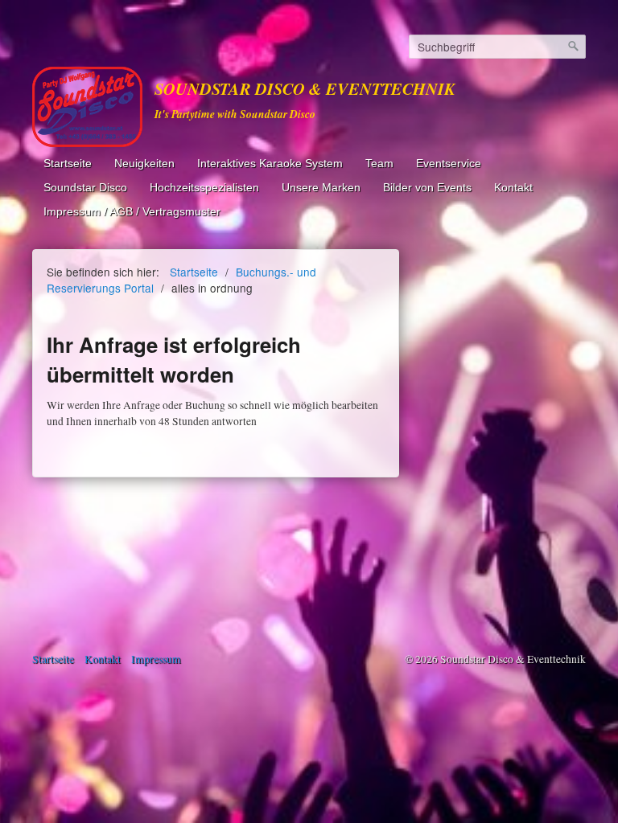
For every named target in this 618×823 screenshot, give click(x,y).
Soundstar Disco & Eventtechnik (304, 88)
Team (379, 164)
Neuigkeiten (144, 164)
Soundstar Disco (85, 188)
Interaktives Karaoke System (270, 164)
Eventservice (448, 164)
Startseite (67, 164)
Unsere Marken (321, 188)
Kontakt (513, 188)
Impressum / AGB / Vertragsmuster (131, 212)
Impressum (156, 659)
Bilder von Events (427, 188)
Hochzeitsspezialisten (204, 188)
